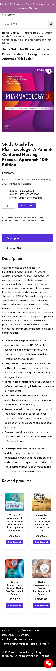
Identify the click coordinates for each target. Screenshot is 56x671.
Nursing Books (22, 217)
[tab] (27, 238)
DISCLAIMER (8, 635)
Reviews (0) (14, 248)
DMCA (38, 630)
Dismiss (33, 8)
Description (13, 238)
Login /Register (23, 630)
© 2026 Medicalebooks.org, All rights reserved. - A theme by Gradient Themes (25, 654)
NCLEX (22, 220)
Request (7, 630)
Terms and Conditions (15, 643)
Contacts (24, 635)
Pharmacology (35, 220)
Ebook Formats (40, 643)
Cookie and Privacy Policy (17, 639)
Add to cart (27, 205)
